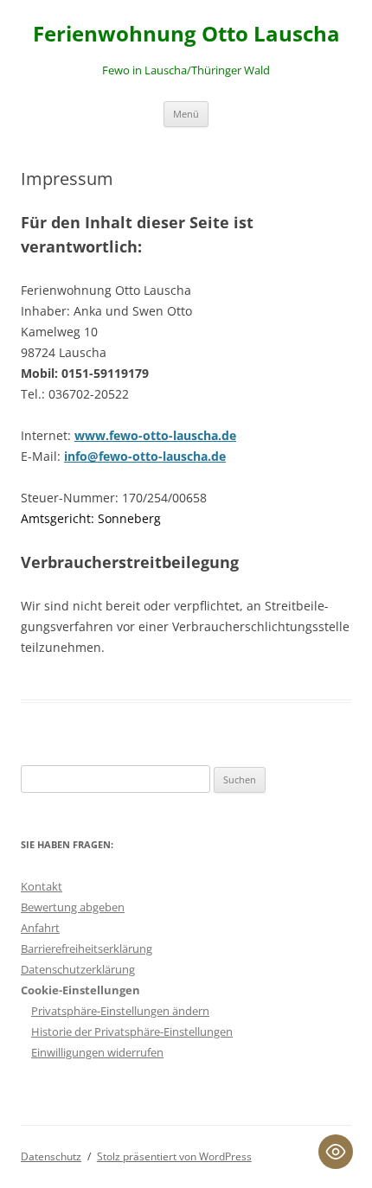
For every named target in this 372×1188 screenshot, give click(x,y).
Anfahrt (40, 928)
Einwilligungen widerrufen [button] (97, 1052)
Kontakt (41, 886)
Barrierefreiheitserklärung (86, 948)
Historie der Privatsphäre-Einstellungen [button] (132, 1031)
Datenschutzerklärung (78, 969)
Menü (186, 113)
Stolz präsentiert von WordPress (174, 1156)
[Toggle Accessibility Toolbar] (336, 1152)
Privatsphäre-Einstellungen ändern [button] (120, 1011)
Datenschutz (51, 1156)
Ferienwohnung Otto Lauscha (186, 34)
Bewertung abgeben (73, 907)
